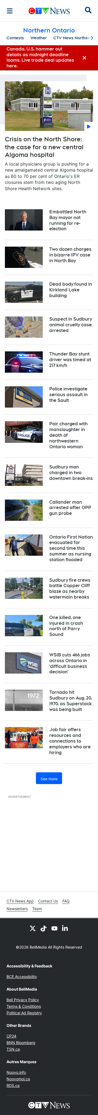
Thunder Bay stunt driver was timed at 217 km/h (70, 359)
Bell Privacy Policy (23, 999)
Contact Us (48, 901)
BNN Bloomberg (21, 1042)
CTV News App (20, 901)
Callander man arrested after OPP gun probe (70, 508)
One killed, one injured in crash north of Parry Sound (66, 626)
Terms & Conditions (24, 1006)
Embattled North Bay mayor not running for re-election (67, 220)
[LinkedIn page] (65, 928)
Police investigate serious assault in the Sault (68, 394)
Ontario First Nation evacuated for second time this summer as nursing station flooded (71, 548)
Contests (15, 38)
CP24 (11, 1036)
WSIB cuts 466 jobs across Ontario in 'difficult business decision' (69, 663)
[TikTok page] (43, 928)
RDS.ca (13, 1085)
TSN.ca (13, 1049)
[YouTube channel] (54, 928)
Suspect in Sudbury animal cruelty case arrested (70, 324)
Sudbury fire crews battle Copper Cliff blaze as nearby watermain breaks (69, 589)
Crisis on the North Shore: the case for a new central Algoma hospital (44, 147)
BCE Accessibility (22, 976)
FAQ (66, 901)
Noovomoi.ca (18, 1079)
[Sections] (9, 10)
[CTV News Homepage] (49, 11)
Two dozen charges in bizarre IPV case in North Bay (70, 255)
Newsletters (17, 908)
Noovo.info (16, 1072)
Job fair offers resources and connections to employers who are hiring (70, 741)
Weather (38, 38)
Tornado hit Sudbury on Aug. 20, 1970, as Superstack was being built (70, 701)
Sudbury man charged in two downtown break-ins (71, 472)
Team (37, 908)
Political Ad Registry (24, 1013)
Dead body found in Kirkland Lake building (70, 290)
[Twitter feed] (32, 928)
